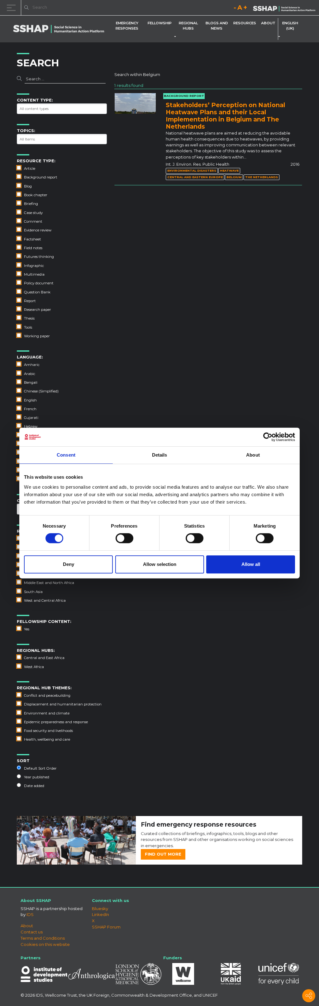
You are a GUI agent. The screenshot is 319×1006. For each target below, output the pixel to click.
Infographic (34, 265)
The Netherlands (261, 177)
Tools (28, 327)
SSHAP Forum (106, 926)
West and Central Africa (45, 600)
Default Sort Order (40, 768)
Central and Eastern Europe (195, 177)
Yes (26, 629)
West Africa (34, 667)
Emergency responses (127, 26)
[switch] (124, 538)
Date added (34, 786)
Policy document (39, 283)
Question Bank (37, 292)
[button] (176, 36)
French (30, 409)
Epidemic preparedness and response (56, 722)
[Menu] (12, 7)
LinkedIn (100, 914)
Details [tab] (159, 455)
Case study (33, 213)
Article (29, 168)
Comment (33, 221)
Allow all (250, 564)
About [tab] (253, 455)
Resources (244, 23)
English (30, 400)
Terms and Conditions (43, 938)
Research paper (37, 309)
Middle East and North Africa (49, 583)
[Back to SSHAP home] (284, 8)
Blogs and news (217, 26)
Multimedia (34, 274)
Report (30, 301)
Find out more (163, 854)
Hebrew (30, 426)
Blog (28, 186)
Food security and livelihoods (48, 730)
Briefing (31, 204)
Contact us (32, 931)
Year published (36, 777)
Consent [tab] (66, 455)
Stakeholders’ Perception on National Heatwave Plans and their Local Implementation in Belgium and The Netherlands (225, 115)
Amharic (32, 365)
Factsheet (32, 239)
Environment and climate (46, 713)
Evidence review (37, 230)
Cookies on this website (45, 944)
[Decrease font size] (235, 8)
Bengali (30, 382)
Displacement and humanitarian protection (63, 704)
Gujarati (31, 417)
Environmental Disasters (191, 170)
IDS (30, 914)
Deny (68, 564)
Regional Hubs (188, 26)
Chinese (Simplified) (41, 391)
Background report (40, 177)
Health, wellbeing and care (47, 739)
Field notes (33, 248)
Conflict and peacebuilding (47, 695)
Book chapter (35, 195)
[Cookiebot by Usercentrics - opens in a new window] (267, 437)
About (268, 23)
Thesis (29, 318)
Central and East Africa (44, 658)
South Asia (33, 592)
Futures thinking (39, 256)
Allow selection (159, 564)
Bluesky (100, 908)
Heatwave (229, 170)
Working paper (37, 336)
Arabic (29, 374)
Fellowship (160, 23)
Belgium (233, 177)
